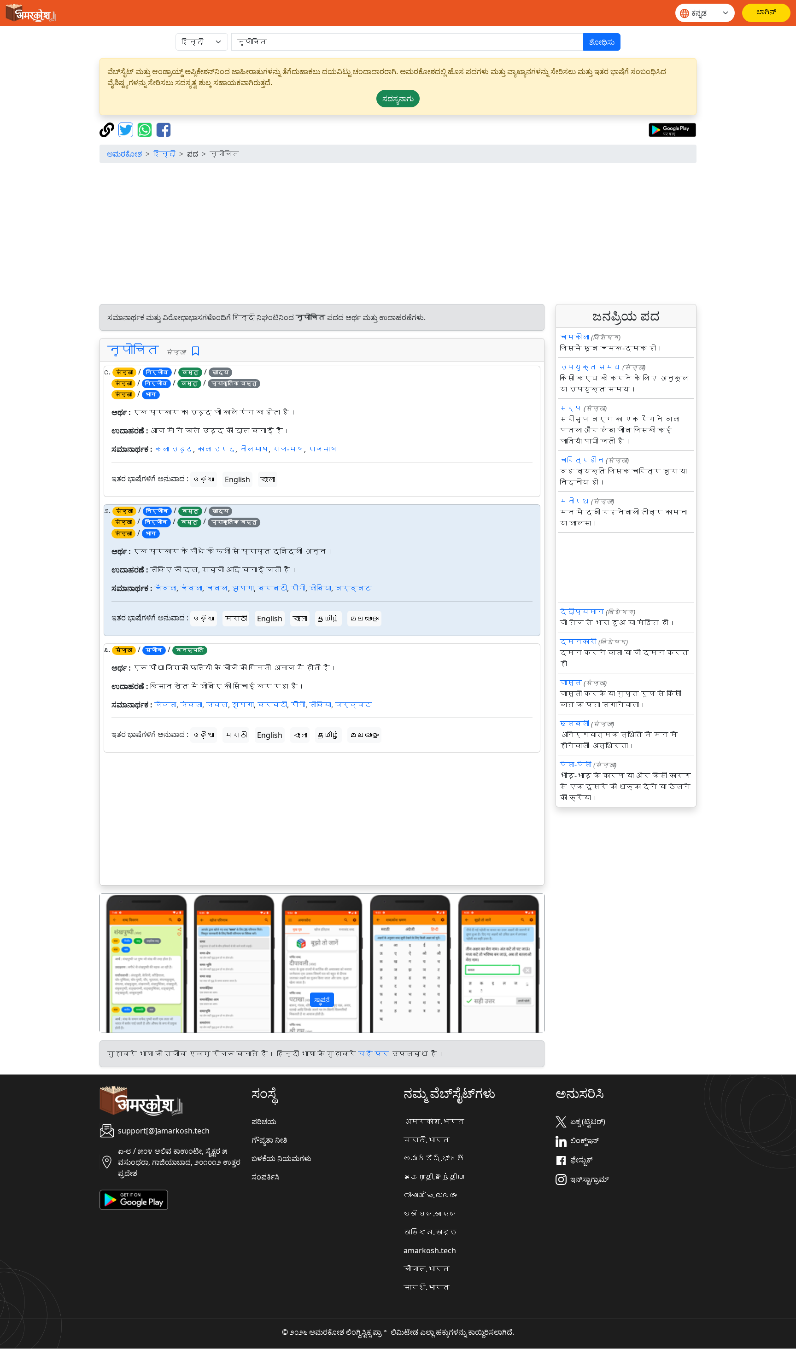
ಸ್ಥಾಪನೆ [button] (322, 999)
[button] (133, 963)
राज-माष (288, 449)
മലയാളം (364, 618)
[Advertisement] (398, 234)
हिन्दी (164, 154)
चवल (217, 588)
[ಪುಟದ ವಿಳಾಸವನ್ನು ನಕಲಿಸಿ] (108, 129)
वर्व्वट (353, 588)
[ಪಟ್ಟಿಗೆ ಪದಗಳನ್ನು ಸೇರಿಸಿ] (195, 351)
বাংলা (267, 479)
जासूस (571, 683)
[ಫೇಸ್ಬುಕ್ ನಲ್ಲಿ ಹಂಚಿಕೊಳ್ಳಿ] (163, 129)
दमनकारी (578, 642)
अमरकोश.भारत (434, 1121)
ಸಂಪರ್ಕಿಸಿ (265, 1177)
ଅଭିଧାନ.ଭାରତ (430, 1214)
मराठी (236, 618)
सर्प (571, 408)
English (237, 479)
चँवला (165, 588)
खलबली (574, 723)
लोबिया (320, 588)
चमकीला (574, 337)
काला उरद (216, 449)
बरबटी (272, 588)
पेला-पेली (575, 764)
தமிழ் (328, 618)
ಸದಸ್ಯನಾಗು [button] (398, 98)
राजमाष (322, 449)
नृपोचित (133, 349)
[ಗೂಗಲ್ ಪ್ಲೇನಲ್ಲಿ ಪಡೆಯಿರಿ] (672, 129)
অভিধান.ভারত (430, 1232)
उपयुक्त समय (590, 367)
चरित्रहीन (582, 460)
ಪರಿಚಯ (264, 1121)
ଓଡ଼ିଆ (204, 479)
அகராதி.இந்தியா (434, 1177)
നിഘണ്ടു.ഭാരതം (430, 1195)
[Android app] (134, 1199)
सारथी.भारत (427, 1287)
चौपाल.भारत (427, 1269)
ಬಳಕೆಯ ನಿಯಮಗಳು (281, 1158)
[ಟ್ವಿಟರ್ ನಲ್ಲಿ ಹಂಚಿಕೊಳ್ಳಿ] (126, 129)
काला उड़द (173, 449)
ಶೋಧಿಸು (602, 42)
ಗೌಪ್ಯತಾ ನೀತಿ (269, 1140)
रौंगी (298, 588)
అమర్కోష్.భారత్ (434, 1158)
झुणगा (243, 588)
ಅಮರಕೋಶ (124, 154)
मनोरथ (574, 501)
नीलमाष (254, 449)
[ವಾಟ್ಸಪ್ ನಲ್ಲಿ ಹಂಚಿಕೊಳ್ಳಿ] (145, 129)
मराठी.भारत (427, 1140)
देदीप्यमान (582, 612)
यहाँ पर (373, 1054)
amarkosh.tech (430, 1250)
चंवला (191, 588)
